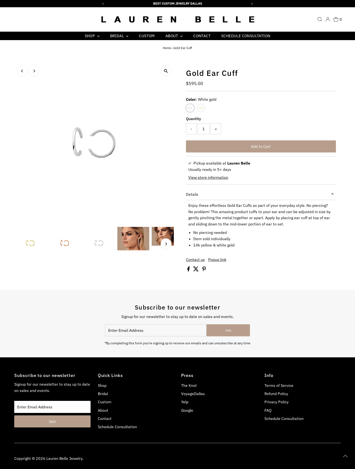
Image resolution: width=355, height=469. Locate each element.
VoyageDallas (193, 393)
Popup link (217, 259)
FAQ (267, 410)
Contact (202, 35)
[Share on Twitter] (196, 269)
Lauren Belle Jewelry (64, 458)
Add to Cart (261, 146)
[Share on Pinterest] (204, 269)
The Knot (189, 385)
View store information (208, 177)
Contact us (195, 259)
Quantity (193, 118)
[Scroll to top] (345, 456)
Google (187, 410)
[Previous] (22, 70)
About (172, 35)
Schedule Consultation (245, 35)
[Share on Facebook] (189, 269)
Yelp (184, 401)
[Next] (33, 70)
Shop (90, 35)
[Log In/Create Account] (328, 19)
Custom (147, 35)
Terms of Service (278, 385)
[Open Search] (320, 19)
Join (228, 330)
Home (167, 48)
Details (192, 194)
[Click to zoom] (166, 70)
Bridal (117, 35)
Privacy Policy (276, 401)
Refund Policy (276, 393)
